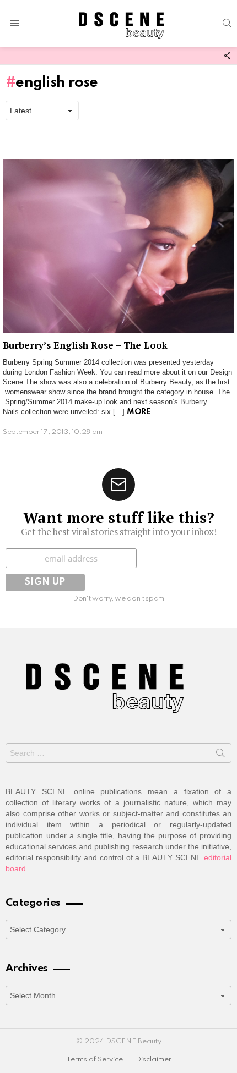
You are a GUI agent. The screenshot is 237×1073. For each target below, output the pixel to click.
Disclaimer (153, 1059)
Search (220, 755)
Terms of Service (94, 1059)
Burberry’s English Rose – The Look (85, 345)
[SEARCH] (227, 23)
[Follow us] (227, 55)
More (138, 412)
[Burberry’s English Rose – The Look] (118, 245)
